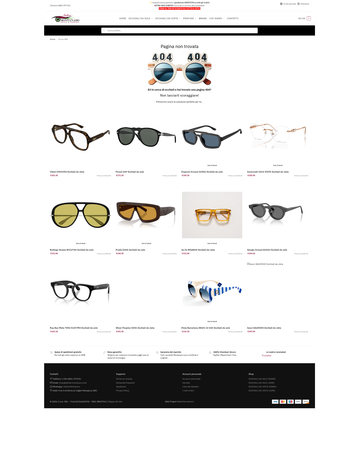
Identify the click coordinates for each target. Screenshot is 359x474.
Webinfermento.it (185, 401)
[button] (304, 18)
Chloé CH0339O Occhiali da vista (67, 171)
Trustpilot (266, 355)
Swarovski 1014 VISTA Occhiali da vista (268, 171)
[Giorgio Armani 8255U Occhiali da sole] (278, 215)
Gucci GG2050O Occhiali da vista (264, 327)
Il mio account (289, 4)
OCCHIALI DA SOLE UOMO (261, 382)
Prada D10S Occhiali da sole (130, 249)
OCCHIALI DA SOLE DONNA (262, 378)
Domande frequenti (125, 382)
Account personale (191, 378)
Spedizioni (121, 386)
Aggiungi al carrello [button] (81, 181)
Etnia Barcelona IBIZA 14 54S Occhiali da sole (205, 327)
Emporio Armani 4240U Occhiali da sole (202, 171)
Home (52, 39)
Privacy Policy (122, 390)
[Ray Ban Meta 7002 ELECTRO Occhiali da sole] (80, 293)
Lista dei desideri (190, 386)
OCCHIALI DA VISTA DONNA (262, 386)
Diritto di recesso (124, 378)
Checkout (305, 4)
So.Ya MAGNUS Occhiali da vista (198, 249)
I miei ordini (188, 390)
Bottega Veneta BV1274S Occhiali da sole (72, 249)
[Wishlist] (107, 110)
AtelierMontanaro (71, 386)
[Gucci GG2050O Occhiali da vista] (278, 293)
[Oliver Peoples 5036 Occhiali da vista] (146, 293)
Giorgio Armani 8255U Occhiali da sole (267, 249)
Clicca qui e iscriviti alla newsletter (189, 5)
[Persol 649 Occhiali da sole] (146, 137)
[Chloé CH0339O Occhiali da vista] (80, 137)
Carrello (186, 382)
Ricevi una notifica (212, 181)
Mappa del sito (115, 401)
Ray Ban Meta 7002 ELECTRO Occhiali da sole (74, 327)
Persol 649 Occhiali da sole (130, 171)
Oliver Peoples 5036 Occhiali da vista (135, 327)
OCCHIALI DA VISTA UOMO (262, 390)
